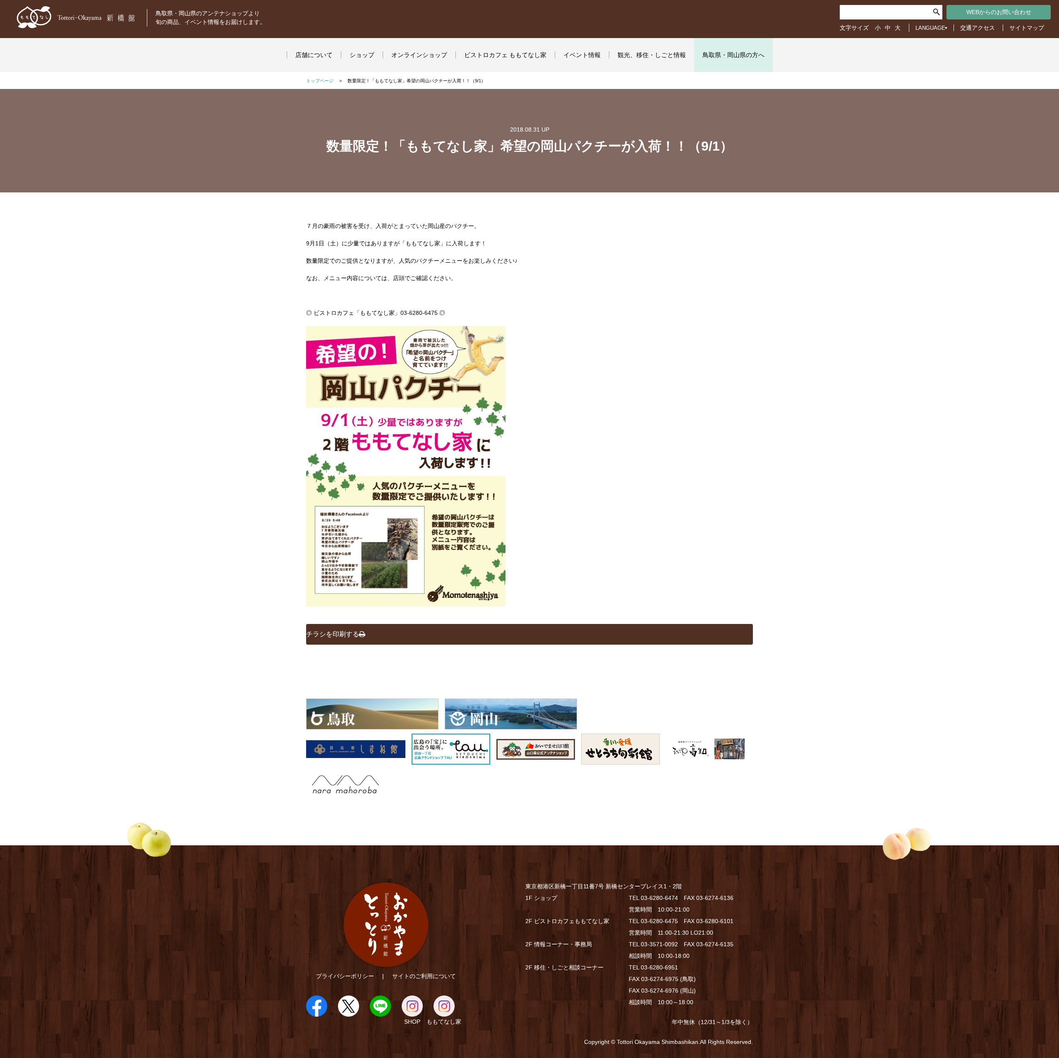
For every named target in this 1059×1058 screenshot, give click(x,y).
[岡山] (511, 725)
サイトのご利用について (424, 976)
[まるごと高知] (705, 760)
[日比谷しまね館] (355, 760)
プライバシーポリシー (345, 976)
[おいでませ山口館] (535, 760)
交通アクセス (977, 27)
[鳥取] (372, 725)
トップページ (319, 80)
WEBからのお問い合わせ (998, 12)
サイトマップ (1026, 27)
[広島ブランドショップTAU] (451, 760)
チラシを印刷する (332, 634)
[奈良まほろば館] (345, 795)
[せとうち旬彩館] (620, 760)
